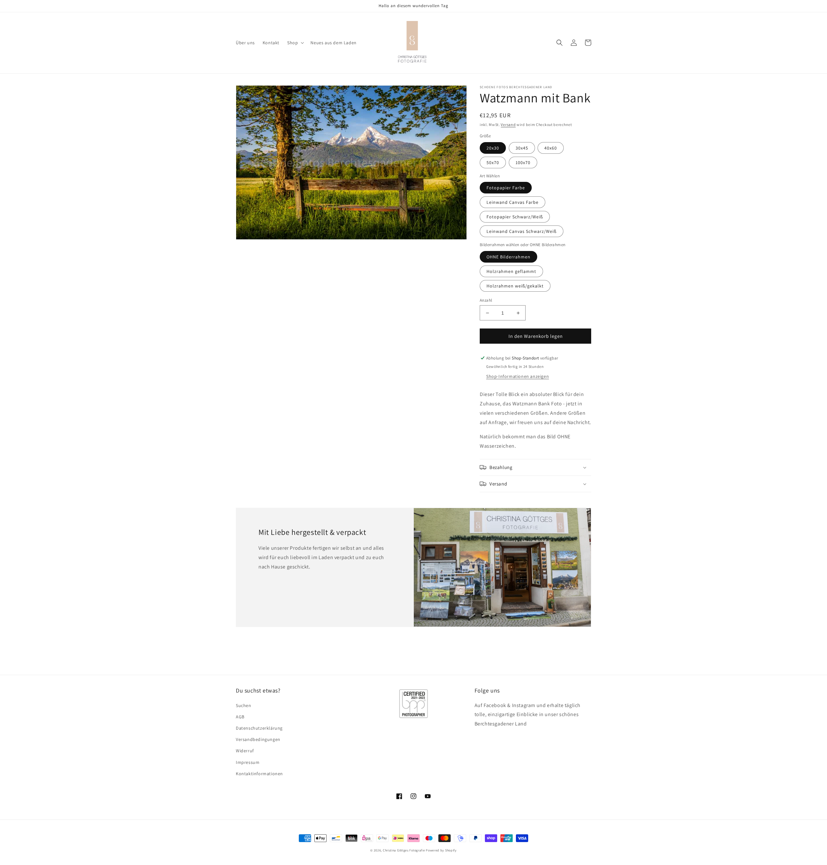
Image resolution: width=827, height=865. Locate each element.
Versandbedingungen (258, 739)
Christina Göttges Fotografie (404, 850)
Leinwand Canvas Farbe (513, 202)
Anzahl (486, 300)
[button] (295, 42)
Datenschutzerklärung (259, 728)
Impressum (247, 762)
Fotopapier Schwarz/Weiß (515, 217)
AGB (240, 717)
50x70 (493, 162)
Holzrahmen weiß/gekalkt (515, 286)
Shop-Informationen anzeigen (517, 376)
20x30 (493, 148)
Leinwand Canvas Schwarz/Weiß (522, 231)
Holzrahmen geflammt (511, 271)
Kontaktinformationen (259, 773)
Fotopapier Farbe (506, 188)
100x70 (523, 162)
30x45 (522, 148)
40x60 (550, 148)
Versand (508, 124)
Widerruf (245, 751)
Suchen (243, 705)
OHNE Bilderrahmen (508, 257)
